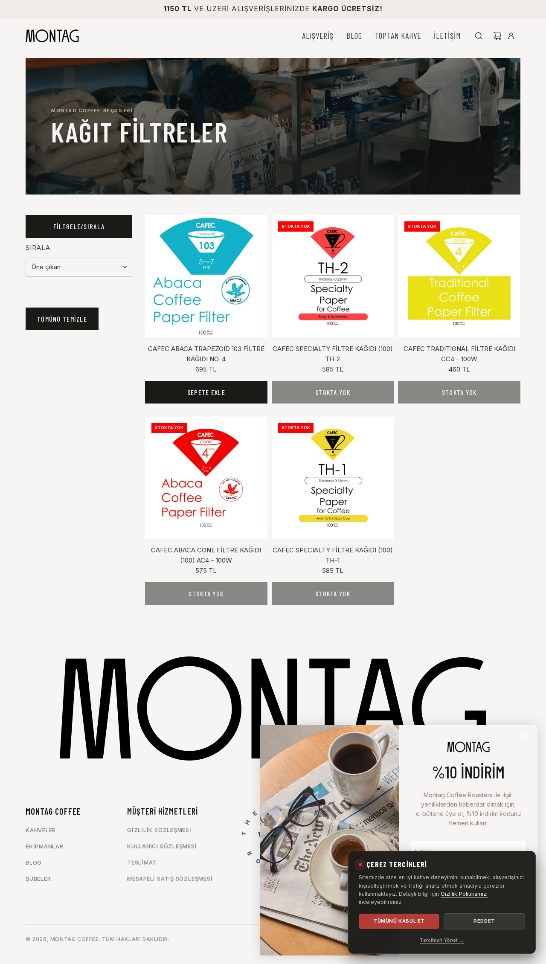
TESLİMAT (142, 862)
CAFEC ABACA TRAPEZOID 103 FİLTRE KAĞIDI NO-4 (206, 354)
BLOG (34, 862)
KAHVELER (41, 830)
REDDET (484, 921)
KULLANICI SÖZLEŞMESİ (162, 846)
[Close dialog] (526, 736)
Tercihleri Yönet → (442, 940)
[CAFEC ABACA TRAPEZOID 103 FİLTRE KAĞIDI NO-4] (206, 276)
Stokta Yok (332, 392)
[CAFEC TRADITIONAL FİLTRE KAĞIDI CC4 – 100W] (459, 276)
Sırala (38, 247)
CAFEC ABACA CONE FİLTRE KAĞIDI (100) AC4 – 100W (206, 555)
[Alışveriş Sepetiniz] (497, 35)
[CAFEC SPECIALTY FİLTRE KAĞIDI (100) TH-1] (333, 477)
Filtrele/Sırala (79, 226)
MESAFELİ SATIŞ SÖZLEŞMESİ (170, 878)
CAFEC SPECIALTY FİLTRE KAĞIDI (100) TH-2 (333, 354)
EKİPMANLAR (45, 846)
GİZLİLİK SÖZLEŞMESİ (159, 830)
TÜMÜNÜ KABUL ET (399, 921)
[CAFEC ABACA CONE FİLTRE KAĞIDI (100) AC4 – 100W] (206, 477)
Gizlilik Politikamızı (464, 894)
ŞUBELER (38, 878)
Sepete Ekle (206, 392)
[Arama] (478, 35)
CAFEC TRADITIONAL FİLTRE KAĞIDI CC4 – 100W (459, 354)
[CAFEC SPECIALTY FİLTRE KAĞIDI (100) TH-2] (333, 276)
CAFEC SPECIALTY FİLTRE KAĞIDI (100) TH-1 (333, 555)
